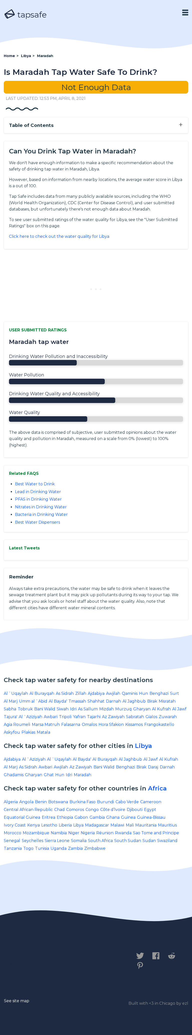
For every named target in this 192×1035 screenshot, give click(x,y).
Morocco (12, 833)
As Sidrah (65, 693)
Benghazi (159, 693)
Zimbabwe (95, 848)
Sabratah (135, 716)
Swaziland (167, 840)
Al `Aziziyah (30, 716)
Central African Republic (28, 809)
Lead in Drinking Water (38, 491)
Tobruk (25, 709)
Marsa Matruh (46, 724)
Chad (59, 809)
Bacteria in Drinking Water (41, 514)
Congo (92, 809)
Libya (143, 745)
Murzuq (123, 709)
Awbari (51, 716)
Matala (43, 732)
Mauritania (145, 825)
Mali (130, 825)
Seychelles (32, 840)
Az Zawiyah (113, 716)
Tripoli (65, 716)
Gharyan (141, 709)
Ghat (49, 774)
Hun (143, 693)
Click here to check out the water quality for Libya (59, 236)
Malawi (117, 825)
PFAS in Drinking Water (38, 499)
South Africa (100, 840)
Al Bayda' (58, 701)
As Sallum (88, 709)
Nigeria (88, 833)
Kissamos (134, 724)
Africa (157, 788)
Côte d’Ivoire (112, 809)
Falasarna (70, 724)
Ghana (113, 817)
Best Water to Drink (35, 484)
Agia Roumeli (17, 724)
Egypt (150, 809)
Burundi (105, 801)
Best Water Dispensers (37, 522)
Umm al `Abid (33, 701)
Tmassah (77, 701)
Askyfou (12, 732)
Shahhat (96, 701)
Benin (41, 801)
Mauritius (167, 825)
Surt (174, 693)
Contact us (18, 958)
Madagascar (97, 825)
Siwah (62, 709)
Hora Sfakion (111, 724)
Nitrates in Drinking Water (41, 507)
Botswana (58, 801)
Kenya (33, 825)
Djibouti (134, 809)
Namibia (59, 833)
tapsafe (31, 15)
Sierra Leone (57, 840)
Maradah (82, 774)
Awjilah (113, 693)
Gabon (81, 817)
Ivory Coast (15, 825)
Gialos (151, 716)
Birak (152, 701)
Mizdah (106, 709)
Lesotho (49, 825)
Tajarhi (93, 716)
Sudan (149, 840)
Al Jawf (179, 709)
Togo (28, 848)
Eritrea (48, 817)
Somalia (78, 840)
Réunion (105, 833)
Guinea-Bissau (151, 817)
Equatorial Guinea (22, 817)
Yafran (79, 716)
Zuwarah (168, 716)
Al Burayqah (42, 693)
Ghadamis (14, 774)
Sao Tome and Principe (156, 833)
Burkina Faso (83, 801)
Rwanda (123, 833)
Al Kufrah (161, 709)
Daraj (153, 767)
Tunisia (42, 848)
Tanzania (13, 848)
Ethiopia (65, 817)
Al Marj (11, 701)
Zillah (80, 693)
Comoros (75, 809)
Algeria (11, 801)
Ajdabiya (96, 693)
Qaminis (130, 693)
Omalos (89, 724)
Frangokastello (159, 724)
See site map (16, 1000)
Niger (73, 833)
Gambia (97, 817)
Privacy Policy (59, 958)
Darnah (113, 701)
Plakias (28, 732)
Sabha (10, 709)
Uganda (58, 848)
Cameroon (150, 801)
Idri (73, 709)
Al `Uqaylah (16, 693)
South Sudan (127, 840)
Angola (26, 801)
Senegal (12, 840)
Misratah (167, 701)
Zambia (75, 848)
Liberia (65, 825)
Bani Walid (44, 709)
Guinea (128, 817)
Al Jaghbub (134, 701)
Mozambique (36, 833)
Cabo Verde (127, 801)
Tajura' (10, 716)
